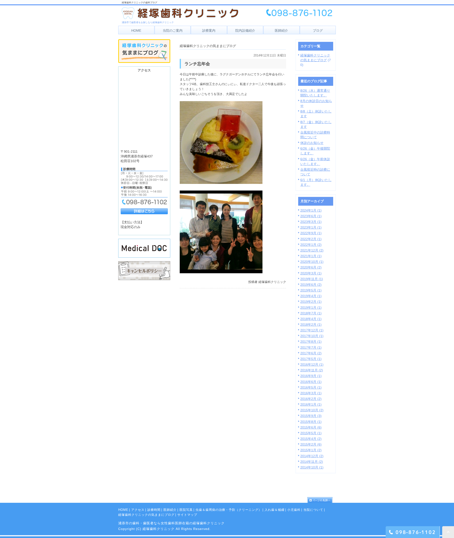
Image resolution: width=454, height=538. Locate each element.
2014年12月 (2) (311, 456)
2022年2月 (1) (311, 239)
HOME (123, 510)
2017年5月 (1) (311, 359)
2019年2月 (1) (311, 302)
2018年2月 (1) (311, 324)
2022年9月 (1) (311, 233)
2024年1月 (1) (311, 210)
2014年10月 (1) (311, 467)
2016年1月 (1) (311, 404)
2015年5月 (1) (311, 433)
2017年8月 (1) (311, 341)
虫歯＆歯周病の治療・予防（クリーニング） (229, 510)
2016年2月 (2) (311, 399)
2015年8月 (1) (311, 422)
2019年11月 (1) (311, 279)
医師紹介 (170, 510)
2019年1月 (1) (311, 307)
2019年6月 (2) (311, 284)
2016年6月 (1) (311, 382)
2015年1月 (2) (311, 450)
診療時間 (154, 510)
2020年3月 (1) (311, 273)
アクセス (137, 510)
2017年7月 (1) (311, 347)
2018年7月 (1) (311, 313)
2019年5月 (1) (311, 290)
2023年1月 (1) (311, 227)
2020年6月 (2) (311, 267)
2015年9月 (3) (311, 416)
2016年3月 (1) (311, 393)
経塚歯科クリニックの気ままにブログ (146, 514)
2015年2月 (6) (311, 444)
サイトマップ (187, 514)
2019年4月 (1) (311, 296)
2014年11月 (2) (311, 462)
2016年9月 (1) (311, 376)
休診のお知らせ (311, 143)
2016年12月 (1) (311, 364)
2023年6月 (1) (311, 216)
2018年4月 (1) (311, 319)
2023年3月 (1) (311, 222)
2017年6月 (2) (311, 353)
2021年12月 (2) (311, 250)
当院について (313, 510)
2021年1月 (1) (311, 256)
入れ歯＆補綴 (274, 510)
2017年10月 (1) (311, 336)
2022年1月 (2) (311, 245)
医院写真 (186, 510)
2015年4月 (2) (311, 439)
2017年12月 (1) (311, 330)
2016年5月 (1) (311, 387)
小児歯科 (294, 510)
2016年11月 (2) (311, 370)
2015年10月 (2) (311, 410)
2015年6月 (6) (311, 427)
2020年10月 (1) (311, 262)
